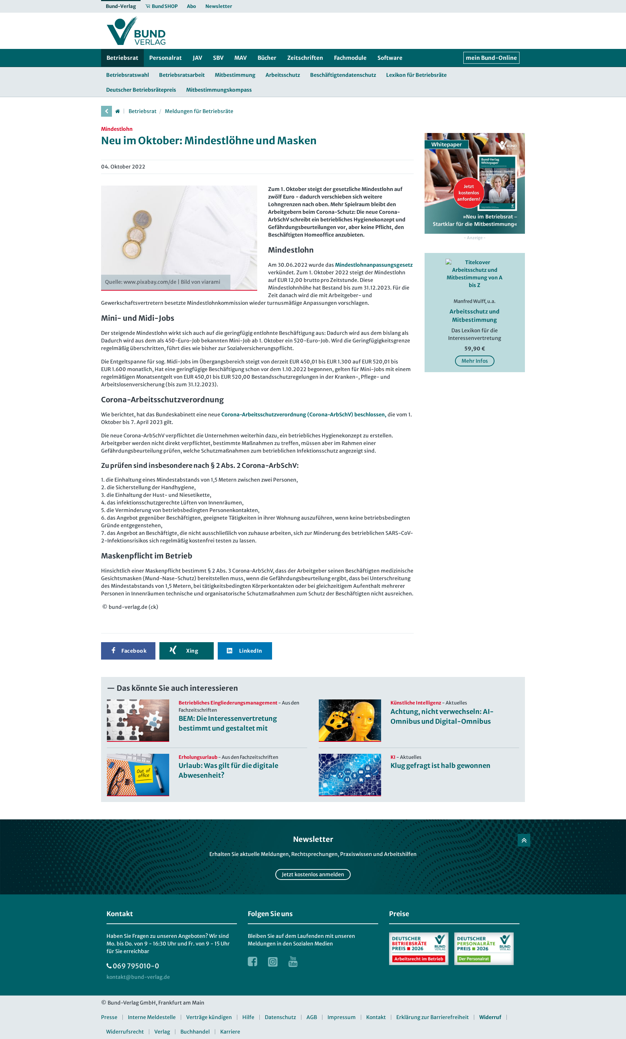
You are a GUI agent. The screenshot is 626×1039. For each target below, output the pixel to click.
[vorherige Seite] (106, 111)
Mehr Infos (475, 361)
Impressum (341, 1017)
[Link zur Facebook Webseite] (252, 961)
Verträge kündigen (209, 1017)
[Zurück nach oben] (524, 840)
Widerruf (490, 1017)
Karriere (230, 1031)
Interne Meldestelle (152, 1017)
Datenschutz (280, 1017)
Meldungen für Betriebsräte (199, 111)
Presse (109, 1017)
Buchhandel (195, 1031)
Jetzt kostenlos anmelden (313, 874)
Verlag (162, 1031)
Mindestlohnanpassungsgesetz (374, 265)
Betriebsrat (142, 111)
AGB (311, 1017)
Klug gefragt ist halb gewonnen (441, 765)
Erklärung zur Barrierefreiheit (432, 1017)
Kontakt (376, 1017)
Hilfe (248, 1017)
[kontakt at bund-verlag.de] (138, 977)
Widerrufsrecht (125, 1031)
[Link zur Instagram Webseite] (272, 961)
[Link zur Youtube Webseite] (293, 961)
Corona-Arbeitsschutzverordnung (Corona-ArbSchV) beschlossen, (303, 414)
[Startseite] (117, 111)
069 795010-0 (136, 966)
